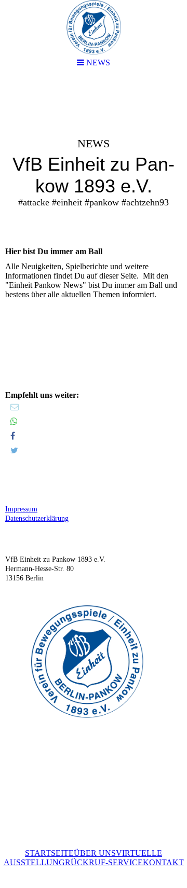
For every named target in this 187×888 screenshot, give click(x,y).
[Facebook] (12, 436)
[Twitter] (14, 450)
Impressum (21, 509)
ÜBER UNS (95, 853)
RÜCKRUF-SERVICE (104, 862)
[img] (93, 159)
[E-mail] (14, 407)
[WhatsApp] (14, 421)
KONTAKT (163, 862)
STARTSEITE (49, 853)
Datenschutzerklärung (37, 518)
